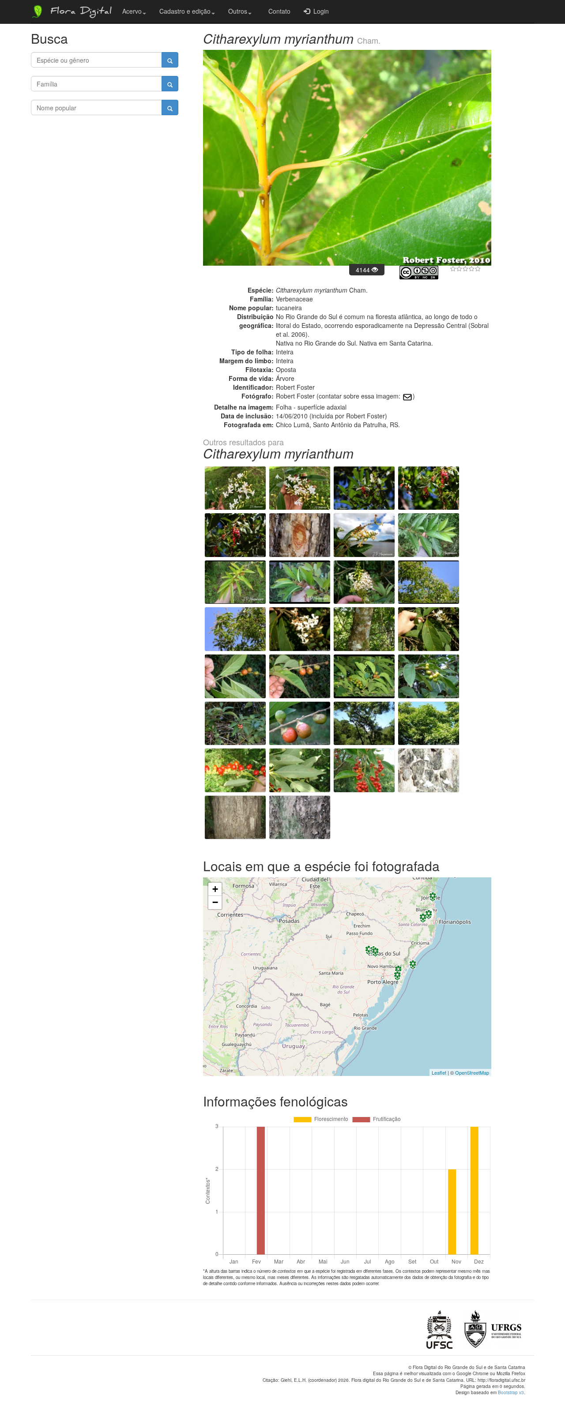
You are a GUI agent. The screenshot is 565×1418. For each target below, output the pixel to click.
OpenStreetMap (472, 1072)
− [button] (215, 902)
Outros (237, 11)
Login (319, 11)
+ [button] (215, 889)
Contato (277, 11)
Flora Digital (79, 12)
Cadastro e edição (185, 11)
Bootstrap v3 (511, 1392)
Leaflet (439, 1072)
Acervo (132, 11)
